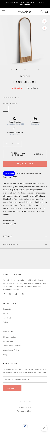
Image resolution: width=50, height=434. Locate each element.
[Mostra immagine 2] (19, 69)
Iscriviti (12, 388)
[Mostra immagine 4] (25, 69)
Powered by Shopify (25, 411)
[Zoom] (44, 21)
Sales (5, 322)
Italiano (24, 402)
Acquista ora (25, 164)
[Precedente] (11, 69)
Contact (6, 313)
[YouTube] (22, 294)
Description (10, 244)
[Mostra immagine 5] (27, 69)
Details (7, 236)
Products (7, 309)
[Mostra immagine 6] (30, 69)
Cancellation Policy (11, 350)
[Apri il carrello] (46, 11)
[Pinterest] (16, 294)
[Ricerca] (42, 11)
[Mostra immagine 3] (22, 69)
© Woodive (25, 407)
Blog (5, 354)
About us (7, 318)
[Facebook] (4, 294)
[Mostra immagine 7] (33, 69)
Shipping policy (9, 337)
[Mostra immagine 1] (16, 69)
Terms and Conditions (12, 346)
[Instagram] (10, 294)
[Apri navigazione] (3, 11)
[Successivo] (38, 69)
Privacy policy (8, 341)
